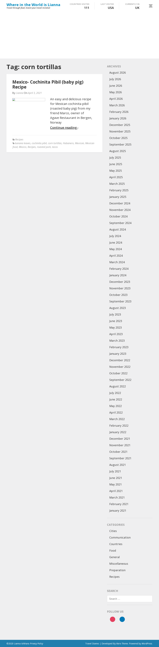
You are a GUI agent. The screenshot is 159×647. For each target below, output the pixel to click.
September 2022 (120, 380)
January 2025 (117, 197)
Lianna (19, 93)
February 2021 (118, 504)
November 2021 (119, 445)
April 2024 (116, 255)
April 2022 (116, 412)
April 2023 (116, 334)
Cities (113, 531)
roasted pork (44, 147)
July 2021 (115, 471)
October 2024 (118, 216)
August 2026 (117, 72)
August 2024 (117, 229)
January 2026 (117, 118)
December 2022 (119, 360)
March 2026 (117, 105)
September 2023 (120, 301)
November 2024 (119, 210)
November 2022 (119, 367)
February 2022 (118, 425)
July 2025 (115, 157)
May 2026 (115, 92)
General (114, 557)
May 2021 (115, 484)
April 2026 (116, 99)
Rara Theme (122, 643)
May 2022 (115, 406)
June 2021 (115, 478)
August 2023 (117, 308)
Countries (115, 544)
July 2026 (115, 79)
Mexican (79, 143)
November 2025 (119, 131)
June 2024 (115, 242)
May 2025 (115, 170)
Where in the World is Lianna (33, 4)
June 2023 (115, 321)
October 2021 (118, 452)
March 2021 (117, 497)
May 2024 (115, 249)
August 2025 (117, 151)
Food (112, 550)
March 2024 (117, 262)
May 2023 (115, 327)
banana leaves (22, 143)
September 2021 (120, 458)
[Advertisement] (79, 35)
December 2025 (119, 125)
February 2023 (118, 347)
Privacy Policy (36, 643)
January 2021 (117, 510)
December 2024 (119, 203)
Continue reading (63, 128)
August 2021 (117, 465)
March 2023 (117, 340)
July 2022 (115, 393)
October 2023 (118, 295)
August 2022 (117, 386)
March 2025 (117, 184)
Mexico (22, 147)
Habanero (68, 143)
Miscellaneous (118, 563)
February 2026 (118, 112)
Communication (120, 537)
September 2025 (120, 144)
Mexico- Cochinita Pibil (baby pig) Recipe (47, 84)
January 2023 (117, 353)
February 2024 (118, 269)
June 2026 (115, 85)
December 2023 (119, 282)
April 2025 (116, 177)
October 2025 (118, 138)
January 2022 (117, 432)
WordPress (147, 643)
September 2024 (120, 223)
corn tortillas (55, 143)
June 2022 (115, 399)
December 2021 (119, 438)
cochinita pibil (39, 143)
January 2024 (117, 275)
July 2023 (115, 314)
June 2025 (115, 164)
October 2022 (118, 373)
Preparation (117, 570)
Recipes (19, 139)
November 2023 (119, 288)
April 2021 (116, 491)
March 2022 (117, 419)
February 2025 (118, 190)
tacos (55, 147)
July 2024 (115, 236)
